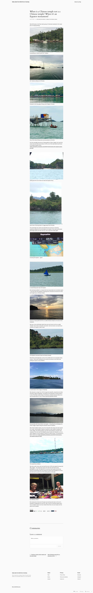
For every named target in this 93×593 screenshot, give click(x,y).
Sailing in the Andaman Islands (51, 19)
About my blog (77, 1)
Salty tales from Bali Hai (41, 19)
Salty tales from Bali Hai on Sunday (20, 1)
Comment (59, 546)
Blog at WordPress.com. (16, 586)
